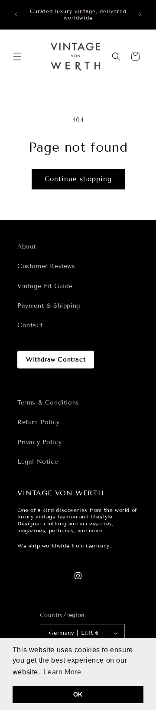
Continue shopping (78, 179)
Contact (29, 325)
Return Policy (38, 422)
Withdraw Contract (55, 359)
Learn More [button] (62, 672)
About (26, 246)
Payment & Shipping (48, 305)
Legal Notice (37, 461)
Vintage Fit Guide (44, 286)
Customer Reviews (46, 266)
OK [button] (78, 694)
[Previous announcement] (16, 14)
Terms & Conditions (48, 402)
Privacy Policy (39, 442)
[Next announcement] (140, 14)
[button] (17, 56)
